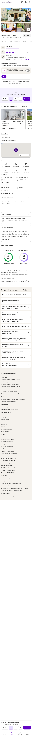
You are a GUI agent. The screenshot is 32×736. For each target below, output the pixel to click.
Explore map (25, 155)
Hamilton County (12, 5)
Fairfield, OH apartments (7, 451)
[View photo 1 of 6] (16, 15)
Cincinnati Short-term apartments (10, 496)
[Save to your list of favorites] (28, 10)
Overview (4, 41)
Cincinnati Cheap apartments (9, 401)
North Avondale (5, 422)
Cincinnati (19, 5)
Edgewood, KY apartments (8, 472)
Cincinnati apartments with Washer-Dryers (12, 386)
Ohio (6, 5)
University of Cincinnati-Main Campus (11, 483)
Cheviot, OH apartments (7, 456)
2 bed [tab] (4, 76)
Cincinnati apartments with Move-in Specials (13, 399)
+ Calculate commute (12, 48)
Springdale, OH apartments (8, 460)
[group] (13, 114)
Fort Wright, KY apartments (8, 467)
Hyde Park (3, 417)
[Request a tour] (29, 2)
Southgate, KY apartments (8, 444)
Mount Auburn (25, 5)
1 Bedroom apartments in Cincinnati (10, 407)
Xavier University (5, 485)
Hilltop (4, 121)
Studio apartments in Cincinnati (9, 409)
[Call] (25, 2)
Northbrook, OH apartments (8, 448)
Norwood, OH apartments (7, 439)
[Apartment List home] (6, 2)
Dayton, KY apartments (7, 437)
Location (25, 41)
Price (10, 41)
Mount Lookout (5, 431)
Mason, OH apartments (7, 465)
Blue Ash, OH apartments (7, 446)
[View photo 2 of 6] (8, 27)
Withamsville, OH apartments (8, 458)
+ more (26, 59)
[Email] (22, 2)
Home (2, 5)
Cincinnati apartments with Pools (10, 384)
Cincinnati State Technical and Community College (14, 488)
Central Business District (7, 429)
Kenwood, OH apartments (8, 470)
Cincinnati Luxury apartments (9, 391)
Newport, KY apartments (7, 441)
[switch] (16, 70)
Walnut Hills (4, 424)
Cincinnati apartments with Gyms (10, 382)
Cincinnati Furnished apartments (9, 389)
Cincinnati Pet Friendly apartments (10, 393)
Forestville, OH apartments (8, 463)
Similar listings (17, 41)
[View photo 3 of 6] (23, 27)
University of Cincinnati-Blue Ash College (11, 490)
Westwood (4, 414)
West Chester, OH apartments (9, 453)
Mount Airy (4, 426)
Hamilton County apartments (8, 478)
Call (29, 52)
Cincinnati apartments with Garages (10, 379)
